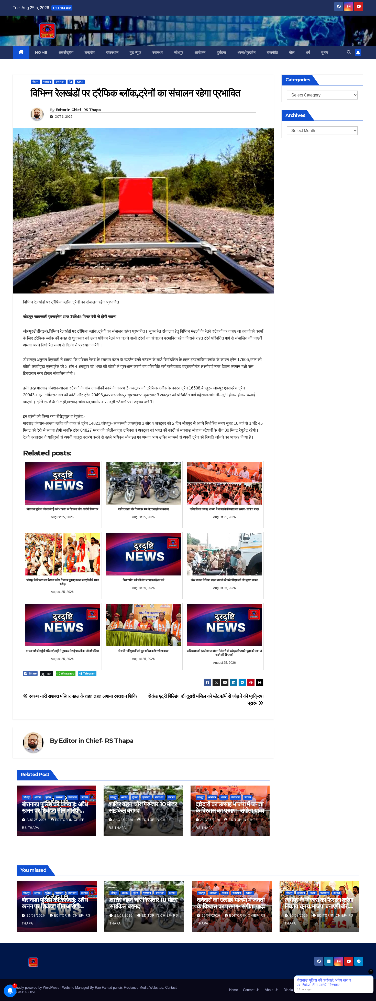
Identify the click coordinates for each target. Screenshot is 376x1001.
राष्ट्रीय (90, 52)
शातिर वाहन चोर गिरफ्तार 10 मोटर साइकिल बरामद (142, 807)
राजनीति (272, 52)
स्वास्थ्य (157, 52)
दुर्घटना (221, 52)
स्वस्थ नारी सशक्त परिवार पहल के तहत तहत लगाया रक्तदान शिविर (82, 696)
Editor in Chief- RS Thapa (78, 109)
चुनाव (324, 52)
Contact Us (251, 990)
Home (41, 52)
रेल (70, 81)
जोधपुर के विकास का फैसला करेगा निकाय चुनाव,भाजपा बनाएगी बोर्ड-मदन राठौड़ (319, 906)
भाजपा (223, 797)
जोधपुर (178, 52)
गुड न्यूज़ (135, 52)
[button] (349, 52)
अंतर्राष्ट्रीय (66, 52)
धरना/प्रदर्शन (246, 52)
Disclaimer (291, 990)
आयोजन (200, 52)
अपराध (38, 797)
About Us (272, 990)
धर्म (308, 52)
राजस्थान (112, 52)
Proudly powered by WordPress (36, 987)
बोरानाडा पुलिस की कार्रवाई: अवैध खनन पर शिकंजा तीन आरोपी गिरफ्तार (55, 810)
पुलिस (48, 797)
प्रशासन (47, 81)
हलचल (80, 81)
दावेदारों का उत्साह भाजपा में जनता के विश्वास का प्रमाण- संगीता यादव (230, 807)
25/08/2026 (36, 915)
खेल (291, 52)
